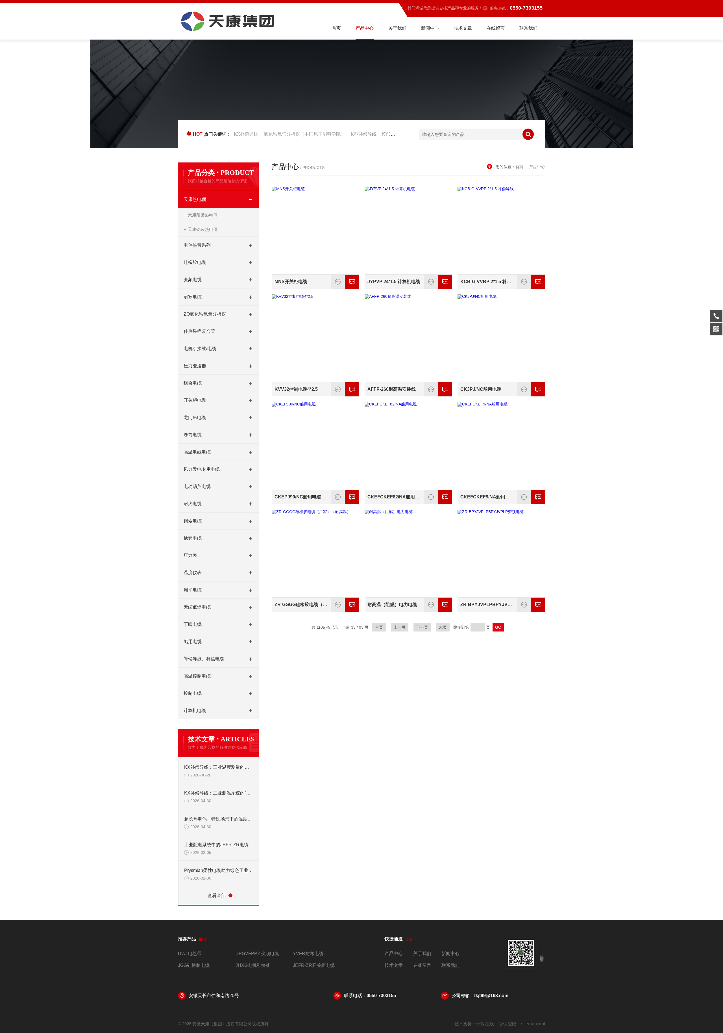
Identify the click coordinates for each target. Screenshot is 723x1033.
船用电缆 (193, 641)
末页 (443, 627)
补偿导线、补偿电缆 (204, 658)
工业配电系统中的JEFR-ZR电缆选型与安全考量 (218, 844)
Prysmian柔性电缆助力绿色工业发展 (218, 870)
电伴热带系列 (197, 245)
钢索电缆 (193, 520)
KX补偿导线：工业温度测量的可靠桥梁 (218, 767)
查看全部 (217, 895)
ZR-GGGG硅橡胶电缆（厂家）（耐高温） (301, 604)
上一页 (400, 627)
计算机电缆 (195, 710)
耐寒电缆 (193, 296)
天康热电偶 (195, 199)
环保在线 (485, 1023)
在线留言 (496, 28)
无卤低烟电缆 (197, 607)
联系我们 (528, 28)
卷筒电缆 (193, 434)
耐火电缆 (193, 503)
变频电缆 (193, 279)
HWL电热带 (190, 953)
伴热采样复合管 (199, 331)
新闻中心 (430, 28)
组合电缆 (193, 383)
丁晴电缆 (193, 624)
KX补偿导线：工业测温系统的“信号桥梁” (218, 793)
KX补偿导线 (246, 134)
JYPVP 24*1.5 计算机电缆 (393, 281)
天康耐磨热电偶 (202, 214)
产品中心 (365, 28)
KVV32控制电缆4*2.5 (296, 389)
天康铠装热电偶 (202, 229)
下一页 (422, 627)
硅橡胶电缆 (195, 262)
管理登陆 (507, 1023)
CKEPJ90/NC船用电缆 (298, 496)
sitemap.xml (533, 1023)
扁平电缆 (193, 589)
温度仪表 (193, 572)
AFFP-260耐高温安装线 (391, 389)
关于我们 (397, 28)
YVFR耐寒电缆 (308, 953)
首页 (336, 28)
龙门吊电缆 (195, 417)
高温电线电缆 (197, 452)
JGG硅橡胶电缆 (194, 965)
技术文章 (463, 28)
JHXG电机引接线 (253, 965)
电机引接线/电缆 (200, 348)
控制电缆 (193, 693)
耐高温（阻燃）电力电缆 (392, 604)
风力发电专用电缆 (202, 469)
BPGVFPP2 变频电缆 (257, 953)
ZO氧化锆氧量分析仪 (205, 314)
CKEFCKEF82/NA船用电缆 (394, 496)
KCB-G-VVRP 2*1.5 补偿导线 (486, 281)
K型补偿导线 (363, 134)
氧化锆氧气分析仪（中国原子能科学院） (304, 134)
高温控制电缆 (197, 676)
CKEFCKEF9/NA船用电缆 (486, 496)
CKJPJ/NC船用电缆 (480, 389)
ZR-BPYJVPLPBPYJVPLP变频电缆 (486, 604)
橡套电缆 (193, 538)
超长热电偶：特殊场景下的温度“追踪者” (218, 819)
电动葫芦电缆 (197, 486)
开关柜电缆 (195, 400)
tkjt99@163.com (491, 995)
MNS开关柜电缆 (291, 281)
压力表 (190, 555)
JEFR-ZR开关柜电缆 (314, 965)
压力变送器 (195, 365)
